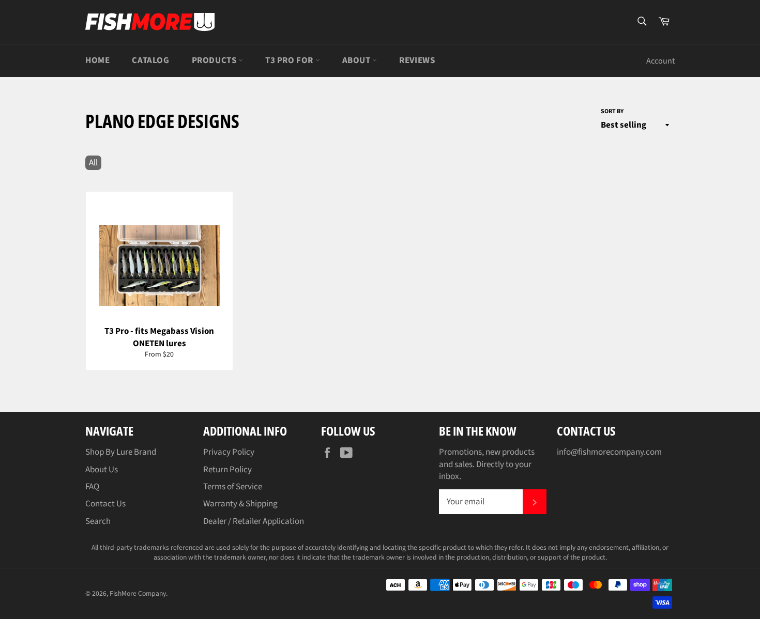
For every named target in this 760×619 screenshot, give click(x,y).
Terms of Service (232, 487)
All (93, 163)
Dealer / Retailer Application (253, 521)
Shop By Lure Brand (120, 452)
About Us (101, 469)
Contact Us (105, 504)
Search (98, 521)
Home (97, 60)
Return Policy (227, 469)
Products (215, 60)
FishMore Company (138, 593)
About (357, 60)
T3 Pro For (290, 60)
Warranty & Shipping (240, 504)
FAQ (92, 487)
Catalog (150, 60)
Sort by (612, 111)
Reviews (417, 60)
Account (660, 61)
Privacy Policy (228, 452)
